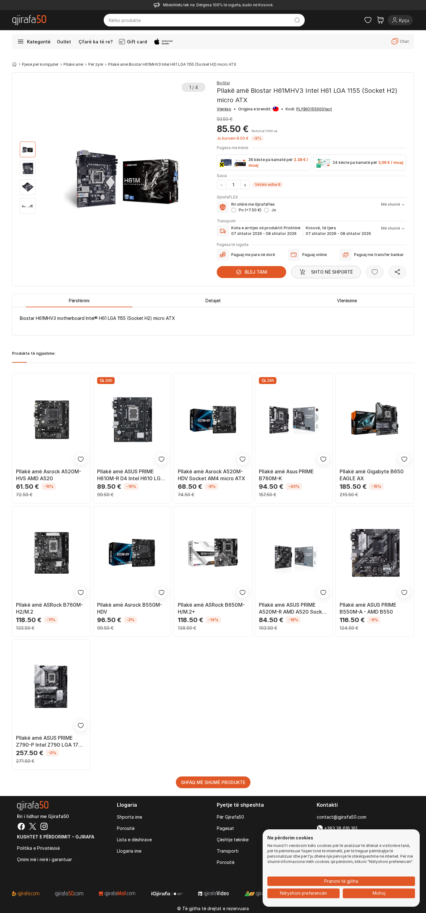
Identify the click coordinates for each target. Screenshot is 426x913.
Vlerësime (347, 300)
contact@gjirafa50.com (341, 817)
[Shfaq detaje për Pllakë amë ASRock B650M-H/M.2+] (213, 553)
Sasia (222, 175)
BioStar (223, 83)
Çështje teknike (232, 839)
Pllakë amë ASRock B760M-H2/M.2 (49, 608)
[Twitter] (32, 827)
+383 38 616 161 (340, 828)
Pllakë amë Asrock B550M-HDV (129, 608)
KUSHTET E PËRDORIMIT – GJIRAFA (55, 836)
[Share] (397, 272)
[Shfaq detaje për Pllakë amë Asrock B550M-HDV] (132, 553)
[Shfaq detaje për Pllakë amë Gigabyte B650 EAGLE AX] (375, 420)
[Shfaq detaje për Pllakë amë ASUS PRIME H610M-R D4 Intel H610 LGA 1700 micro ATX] (132, 420)
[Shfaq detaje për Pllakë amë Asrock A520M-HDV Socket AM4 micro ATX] (213, 420)
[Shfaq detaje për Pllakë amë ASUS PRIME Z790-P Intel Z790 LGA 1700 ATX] (51, 686)
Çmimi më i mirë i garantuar (44, 859)
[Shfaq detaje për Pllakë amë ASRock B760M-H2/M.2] (51, 553)
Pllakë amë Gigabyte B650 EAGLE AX (372, 475)
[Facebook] (21, 827)
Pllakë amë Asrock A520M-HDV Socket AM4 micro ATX (211, 475)
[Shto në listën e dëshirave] (375, 272)
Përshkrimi (79, 300)
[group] (28, 149)
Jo (273, 210)
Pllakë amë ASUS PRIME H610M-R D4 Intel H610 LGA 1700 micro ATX (130, 475)
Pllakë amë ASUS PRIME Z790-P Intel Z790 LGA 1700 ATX (50, 741)
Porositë (125, 828)
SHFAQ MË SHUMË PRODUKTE (213, 782)
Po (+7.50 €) (250, 210)
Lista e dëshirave (134, 839)
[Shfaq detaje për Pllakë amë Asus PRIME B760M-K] (294, 420)
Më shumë (390, 204)
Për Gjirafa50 (230, 817)
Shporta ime (129, 817)
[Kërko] (297, 20)
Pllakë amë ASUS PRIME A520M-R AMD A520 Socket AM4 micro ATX (293, 608)
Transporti (227, 851)
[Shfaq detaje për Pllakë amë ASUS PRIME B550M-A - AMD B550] (375, 553)
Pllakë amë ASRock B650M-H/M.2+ (211, 608)
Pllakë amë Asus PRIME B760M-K (286, 475)
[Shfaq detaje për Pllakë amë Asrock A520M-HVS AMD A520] (51, 420)
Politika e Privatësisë (38, 848)
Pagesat (225, 828)
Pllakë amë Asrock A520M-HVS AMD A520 (48, 475)
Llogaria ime (129, 851)
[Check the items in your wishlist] (368, 20)
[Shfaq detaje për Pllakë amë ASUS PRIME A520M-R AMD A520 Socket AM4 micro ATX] (294, 553)
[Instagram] (44, 827)
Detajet (213, 300)
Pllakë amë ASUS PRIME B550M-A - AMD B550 (368, 608)
